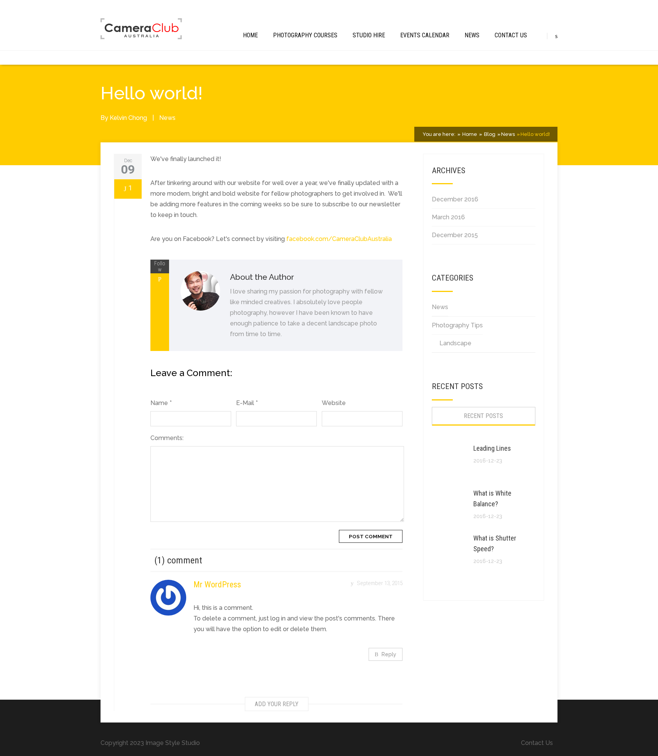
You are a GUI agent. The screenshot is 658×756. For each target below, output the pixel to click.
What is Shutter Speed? (494, 543)
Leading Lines (492, 448)
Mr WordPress (217, 584)
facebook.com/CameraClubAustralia (339, 238)
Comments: (167, 438)
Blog (489, 134)
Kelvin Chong (128, 117)
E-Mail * (247, 403)
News (472, 35)
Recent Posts (483, 415)
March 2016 (448, 217)
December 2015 (455, 235)
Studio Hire (369, 35)
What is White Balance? (492, 498)
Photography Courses (305, 35)
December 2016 (455, 199)
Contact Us (511, 35)
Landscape (455, 343)
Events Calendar (424, 35)
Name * (161, 403)
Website (334, 403)
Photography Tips (457, 325)
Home (250, 35)
